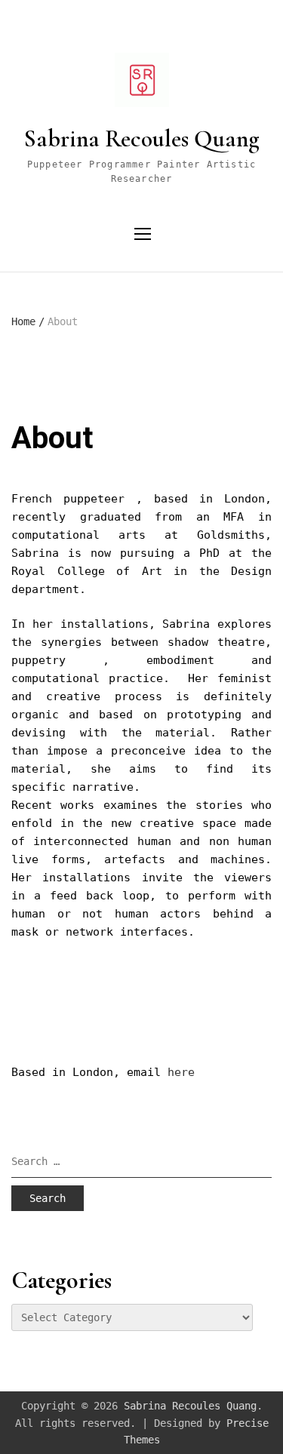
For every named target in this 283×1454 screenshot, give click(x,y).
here (181, 1072)
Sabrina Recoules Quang (142, 138)
